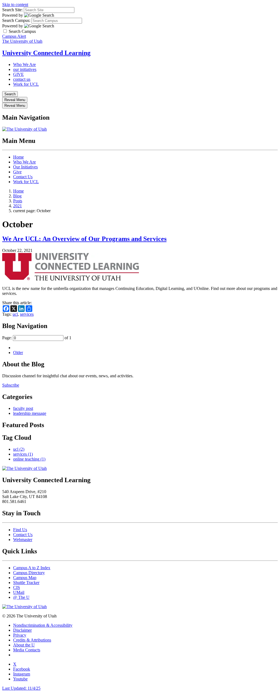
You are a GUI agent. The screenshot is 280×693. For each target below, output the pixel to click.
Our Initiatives (25, 167)
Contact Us (23, 176)
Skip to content (15, 4)
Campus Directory (29, 572)
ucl (15, 314)
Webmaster (22, 539)
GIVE (18, 74)
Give (17, 171)
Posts (17, 201)
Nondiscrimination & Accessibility (42, 625)
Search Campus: (16, 20)
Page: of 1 (36, 337)
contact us (21, 79)
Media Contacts (26, 650)
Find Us (20, 529)
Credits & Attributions (32, 640)
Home (18, 157)
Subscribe (10, 385)
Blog (17, 196)
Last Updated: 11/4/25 (21, 688)
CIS (16, 587)
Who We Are (24, 64)
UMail (18, 592)
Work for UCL (26, 84)
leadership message (29, 413)
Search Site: (12, 9)
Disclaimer (22, 630)
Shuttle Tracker (26, 582)
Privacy (19, 635)
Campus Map (24, 577)
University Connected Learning (46, 52)
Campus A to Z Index (31, 567)
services (27, 314)
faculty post (23, 408)
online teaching (29, 459)
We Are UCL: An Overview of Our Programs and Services (84, 238)
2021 (17, 205)
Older (18, 352)
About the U (24, 645)
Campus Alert (14, 36)
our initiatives (24, 69)
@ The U (21, 597)
